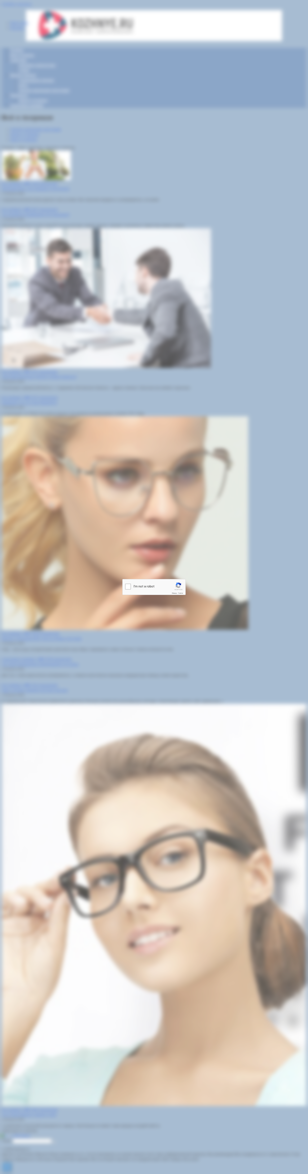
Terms (180, 593)
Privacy (174, 593)
